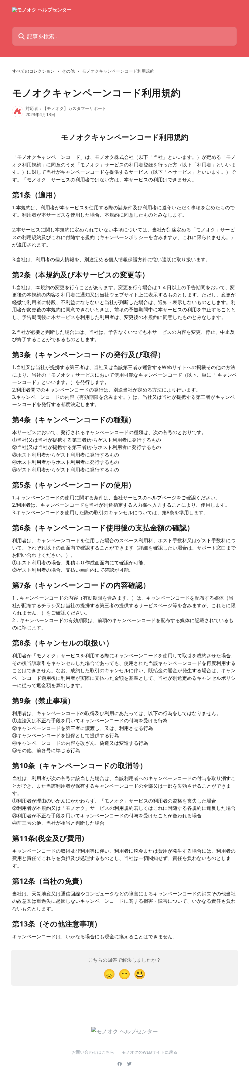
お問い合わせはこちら (93, 1052)
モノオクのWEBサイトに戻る (149, 1052)
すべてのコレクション (33, 71)
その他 (68, 71)
